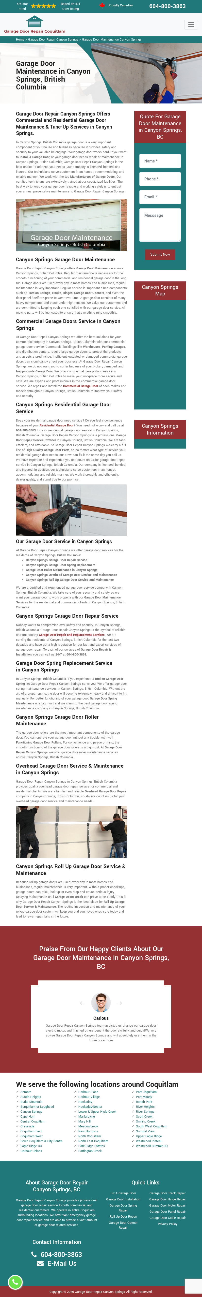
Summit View (145, 1131)
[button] (86, 1003)
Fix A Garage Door (123, 1193)
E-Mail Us (62, 1263)
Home (20, 39)
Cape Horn (27, 1116)
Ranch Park (144, 1102)
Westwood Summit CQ (152, 1146)
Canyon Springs (31, 1111)
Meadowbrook (88, 1126)
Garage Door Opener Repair (123, 1225)
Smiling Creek (145, 1121)
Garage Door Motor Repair (167, 1205)
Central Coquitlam (32, 1121)
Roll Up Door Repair (123, 1216)
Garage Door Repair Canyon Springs (53, 39)
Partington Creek (89, 1151)
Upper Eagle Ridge (149, 1136)
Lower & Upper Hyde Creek (97, 1111)
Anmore (25, 1092)
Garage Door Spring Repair (123, 1208)
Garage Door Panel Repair (168, 1212)
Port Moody (144, 1097)
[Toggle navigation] (191, 24)
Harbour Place (88, 1092)
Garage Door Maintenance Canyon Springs (112, 39)
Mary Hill (84, 1121)
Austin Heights (30, 1097)
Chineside (27, 1126)
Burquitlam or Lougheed (37, 1107)
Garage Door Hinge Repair (167, 1199)
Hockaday (85, 1102)
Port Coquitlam (146, 1092)
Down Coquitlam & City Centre (41, 1141)
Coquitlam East (31, 1131)
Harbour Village (89, 1097)
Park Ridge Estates (91, 1146)
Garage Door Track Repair (167, 1193)
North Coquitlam (89, 1136)
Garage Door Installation (123, 1199)
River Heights (145, 1107)
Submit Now (160, 254)
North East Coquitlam (93, 1141)
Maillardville (86, 1116)
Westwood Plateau (149, 1141)
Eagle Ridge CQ (31, 1146)
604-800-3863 (167, 6)
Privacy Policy (167, 1224)
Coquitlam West (31, 1136)
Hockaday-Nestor (90, 1107)
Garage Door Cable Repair (168, 1218)
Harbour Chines (31, 1151)
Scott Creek (144, 1116)
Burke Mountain (31, 1102)
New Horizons (88, 1131)
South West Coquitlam (151, 1126)
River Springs (145, 1111)
